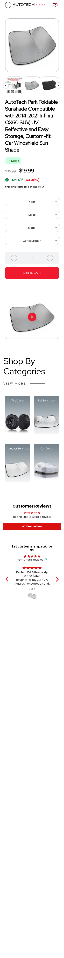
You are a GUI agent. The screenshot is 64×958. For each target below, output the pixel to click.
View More (14, 383)
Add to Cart (32, 273)
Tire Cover (17, 400)
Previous (2, 45)
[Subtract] (14, 257)
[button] (55, 5)
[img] (32, 556)
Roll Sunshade (46, 400)
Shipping (10, 186)
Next (61, 45)
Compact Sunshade (18, 448)
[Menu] (7, 5)
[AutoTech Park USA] (31, 5)
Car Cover (46, 448)
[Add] (50, 257)
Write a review (32, 526)
